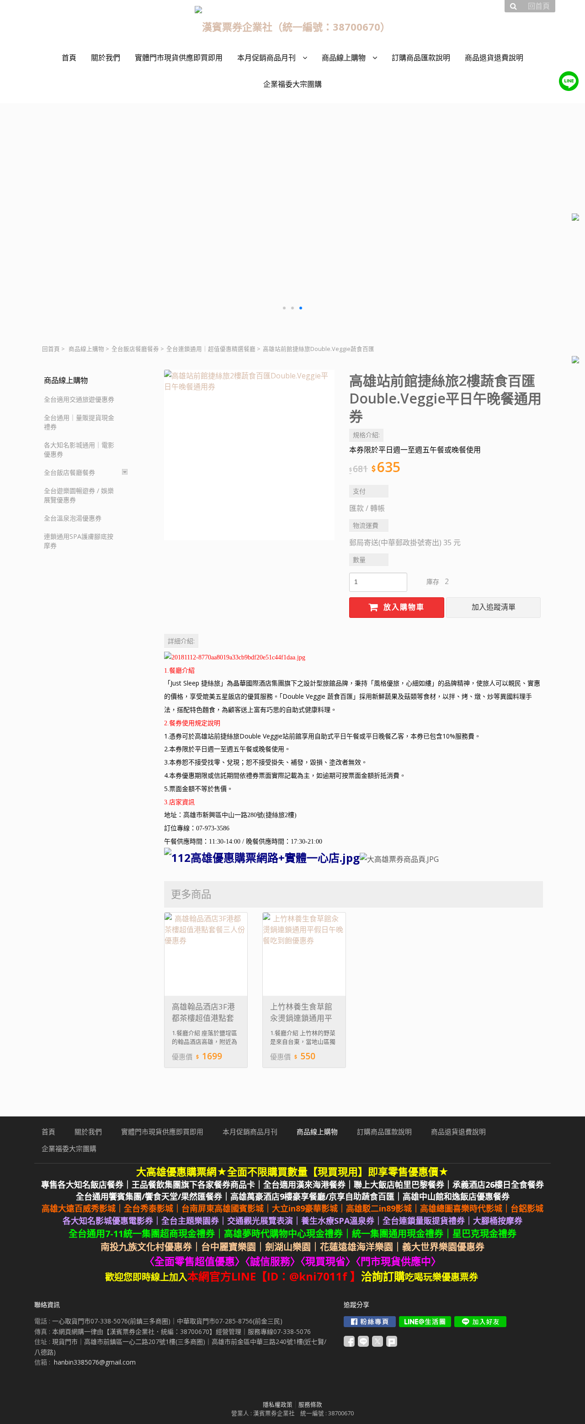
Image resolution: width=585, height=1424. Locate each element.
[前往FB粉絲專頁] (370, 1321)
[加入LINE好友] (480, 1321)
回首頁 (51, 349)
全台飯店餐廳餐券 (135, 349)
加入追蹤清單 (494, 607)
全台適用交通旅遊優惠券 (79, 399)
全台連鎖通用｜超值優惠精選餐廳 (210, 349)
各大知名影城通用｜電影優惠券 (79, 449)
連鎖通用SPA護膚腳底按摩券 (78, 541)
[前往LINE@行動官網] (425, 1321)
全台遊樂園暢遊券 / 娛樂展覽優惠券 (79, 495)
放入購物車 (403, 607)
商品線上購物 (86, 349)
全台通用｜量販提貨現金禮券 (79, 422)
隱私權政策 (277, 1404)
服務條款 (310, 1404)
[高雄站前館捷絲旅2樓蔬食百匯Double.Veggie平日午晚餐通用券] (249, 455)
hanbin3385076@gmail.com (95, 1362)
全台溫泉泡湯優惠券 (72, 518)
